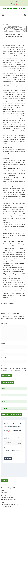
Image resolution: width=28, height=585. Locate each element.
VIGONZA (4, 408)
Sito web (3, 358)
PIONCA (4, 388)
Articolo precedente (8, 303)
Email (3, 351)
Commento (5, 323)
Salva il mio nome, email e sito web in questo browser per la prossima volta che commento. (14, 369)
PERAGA (4, 401)
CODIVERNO (5, 395)
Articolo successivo (19, 307)
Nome (3, 343)
